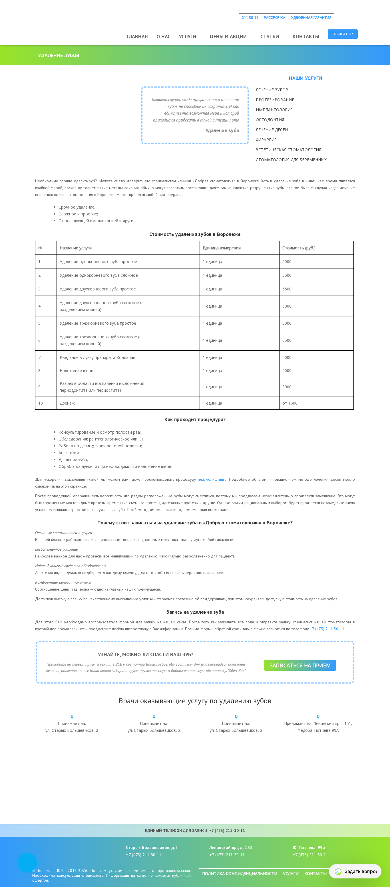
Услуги (187, 36)
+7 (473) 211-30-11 (327, 628)
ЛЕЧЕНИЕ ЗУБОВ (272, 89)
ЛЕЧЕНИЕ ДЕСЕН (272, 129)
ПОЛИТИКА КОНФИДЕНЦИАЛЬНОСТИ (239, 873)
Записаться (342, 34)
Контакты (306, 36)
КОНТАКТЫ (315, 873)
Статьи (269, 36)
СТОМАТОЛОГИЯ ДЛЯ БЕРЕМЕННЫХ (291, 159)
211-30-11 (250, 17)
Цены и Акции (228, 36)
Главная (137, 36)
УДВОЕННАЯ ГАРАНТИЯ (311, 17)
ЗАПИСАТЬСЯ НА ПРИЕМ (300, 665)
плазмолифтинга (212, 479)
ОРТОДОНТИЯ (270, 119)
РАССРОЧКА (274, 17)
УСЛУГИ (291, 873)
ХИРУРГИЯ (266, 139)
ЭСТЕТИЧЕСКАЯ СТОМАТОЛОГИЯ (288, 149)
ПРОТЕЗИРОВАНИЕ (275, 99)
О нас (163, 36)
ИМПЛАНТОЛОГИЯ (274, 109)
